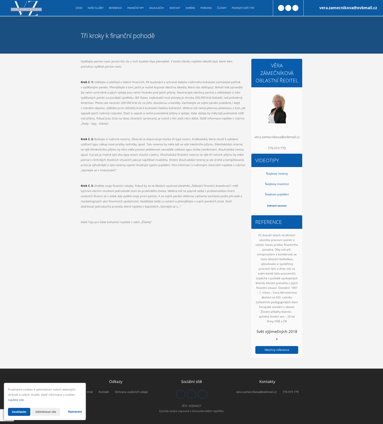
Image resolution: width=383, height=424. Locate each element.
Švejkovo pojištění (277, 194)
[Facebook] (281, 8)
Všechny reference (277, 350)
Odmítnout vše (45, 412)
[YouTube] (295, 8)
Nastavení (75, 411)
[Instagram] (288, 8)
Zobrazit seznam (277, 205)
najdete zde (16, 400)
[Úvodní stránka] (26, 8)
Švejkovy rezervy (277, 173)
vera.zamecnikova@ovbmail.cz (348, 7)
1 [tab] (277, 339)
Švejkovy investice (277, 184)
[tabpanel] (276, 284)
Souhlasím (19, 412)
